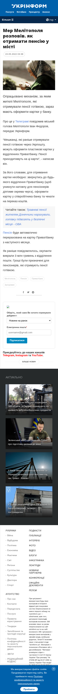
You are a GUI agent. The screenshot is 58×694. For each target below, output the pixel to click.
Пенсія (7, 232)
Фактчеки (12, 555)
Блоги (33, 555)
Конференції (36, 578)
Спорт (10, 585)
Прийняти (29, 689)
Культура (12, 575)
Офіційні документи (36, 584)
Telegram (8, 355)
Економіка (12, 550)
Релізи (33, 590)
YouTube (37, 355)
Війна (10, 535)
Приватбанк (37, 279)
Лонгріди (34, 565)
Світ (9, 560)
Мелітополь (10, 279)
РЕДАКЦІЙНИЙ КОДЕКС (15, 660)
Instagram (21, 355)
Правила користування (14, 620)
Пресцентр (34, 12)
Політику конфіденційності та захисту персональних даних (29, 680)
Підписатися (17, 340)
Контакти (12, 604)
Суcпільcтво (13, 570)
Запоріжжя (10, 285)
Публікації (35, 535)
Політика (11, 545)
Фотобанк (21, 12)
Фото (32, 545)
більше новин (29, 362)
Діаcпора (12, 580)
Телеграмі (22, 121)
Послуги (10, 12)
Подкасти (35, 530)
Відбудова (12, 540)
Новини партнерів (35, 571)
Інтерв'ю (34, 540)
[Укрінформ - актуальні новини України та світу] (29, 6)
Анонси (46, 12)
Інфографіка (36, 560)
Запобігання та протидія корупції (16, 632)
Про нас (11, 599)
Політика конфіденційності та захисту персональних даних (16, 643)
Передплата (13, 608)
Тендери (11, 626)
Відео (32, 550)
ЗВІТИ (10, 654)
